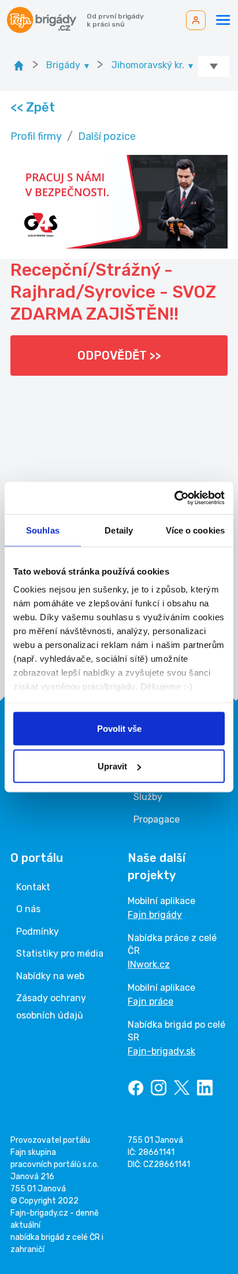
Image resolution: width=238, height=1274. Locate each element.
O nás (28, 908)
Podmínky (37, 931)
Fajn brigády (155, 914)
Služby (147, 796)
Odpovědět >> (119, 355)
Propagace (156, 819)
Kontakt (33, 887)
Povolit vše (119, 728)
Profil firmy (36, 136)
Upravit (112, 766)
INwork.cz (149, 964)
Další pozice (107, 136)
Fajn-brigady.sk (161, 1051)
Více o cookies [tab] (195, 530)
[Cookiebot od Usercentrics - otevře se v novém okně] (174, 498)
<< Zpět (32, 107)
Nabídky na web (50, 976)
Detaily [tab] (119, 530)
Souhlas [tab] (43, 530)
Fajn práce (150, 1001)
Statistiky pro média (59, 953)
